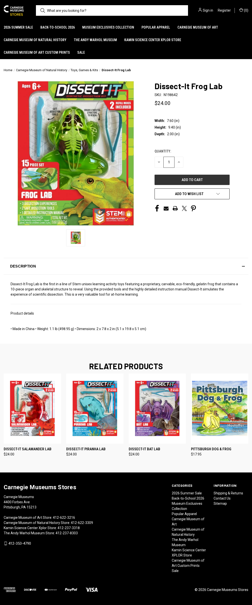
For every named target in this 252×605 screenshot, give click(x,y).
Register (224, 10)
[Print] (175, 208)
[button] (126, 266)
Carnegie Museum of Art (197, 27)
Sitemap (220, 503)
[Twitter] (184, 208)
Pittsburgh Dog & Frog (211, 449)
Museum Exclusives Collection (108, 27)
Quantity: (163, 151)
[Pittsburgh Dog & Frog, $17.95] (219, 408)
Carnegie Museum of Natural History (35, 40)
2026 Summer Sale (18, 27)
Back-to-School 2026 (57, 27)
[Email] (166, 208)
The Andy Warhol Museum (95, 40)
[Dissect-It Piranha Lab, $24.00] (95, 408)
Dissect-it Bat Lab (144, 449)
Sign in (208, 10)
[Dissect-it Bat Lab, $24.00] (157, 408)
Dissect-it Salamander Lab (27, 449)
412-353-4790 (19, 543)
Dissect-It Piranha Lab (86, 449)
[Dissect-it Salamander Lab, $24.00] (32, 408)
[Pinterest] (193, 208)
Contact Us (222, 498)
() (245, 10)
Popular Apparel (156, 27)
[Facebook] (157, 208)
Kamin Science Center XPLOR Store (152, 40)
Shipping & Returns (228, 493)
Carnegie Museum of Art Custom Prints (37, 52)
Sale (81, 52)
